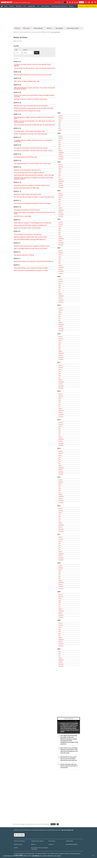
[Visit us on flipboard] (72, 2)
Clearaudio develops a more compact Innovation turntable (31, 268)
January (60, 115)
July (59, 128)
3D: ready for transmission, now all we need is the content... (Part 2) (33, 150)
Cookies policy (69, 841)
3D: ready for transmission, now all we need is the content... (31, 148)
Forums (81, 6)
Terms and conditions (19, 841)
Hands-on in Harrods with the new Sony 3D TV (27, 170)
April (60, 122)
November (61, 156)
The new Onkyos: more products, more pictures (28, 234)
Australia (53, 824)
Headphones (31, 6)
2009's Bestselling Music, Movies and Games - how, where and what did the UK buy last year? (34, 88)
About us (33, 844)
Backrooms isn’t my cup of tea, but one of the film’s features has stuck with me (68, 758)
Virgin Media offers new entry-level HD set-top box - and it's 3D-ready (34, 175)
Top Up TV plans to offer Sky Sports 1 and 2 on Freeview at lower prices (34, 68)
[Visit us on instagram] (67, 2)
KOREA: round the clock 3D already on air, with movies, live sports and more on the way (34, 121)
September (61, 152)
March (60, 120)
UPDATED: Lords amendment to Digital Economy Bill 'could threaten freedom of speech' (33, 178)
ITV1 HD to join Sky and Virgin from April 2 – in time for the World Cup (34, 197)
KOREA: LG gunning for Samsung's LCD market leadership (30, 134)
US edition (35, 856)
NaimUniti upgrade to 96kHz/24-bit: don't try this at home (30, 237)
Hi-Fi (24, 6)
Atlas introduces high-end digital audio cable (26, 81)
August (60, 130)
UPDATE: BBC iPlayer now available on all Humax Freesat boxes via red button (34, 213)
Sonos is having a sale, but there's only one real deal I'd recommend (68, 765)
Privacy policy (51, 841)
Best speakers (59, 28)
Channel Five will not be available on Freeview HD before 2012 (32, 185)
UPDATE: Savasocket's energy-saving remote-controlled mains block (33, 108)
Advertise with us (18, 844)
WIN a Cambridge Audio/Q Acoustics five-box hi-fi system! (30, 248)
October (60, 154)
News (6, 6)
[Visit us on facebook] (63, 2)
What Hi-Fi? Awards (90, 6)
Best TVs (49, 28)
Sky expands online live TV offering (24, 255)
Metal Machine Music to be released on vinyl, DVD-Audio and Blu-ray (33, 261)
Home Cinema (45, 6)
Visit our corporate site (67, 830)
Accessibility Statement (72, 844)
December (61, 159)
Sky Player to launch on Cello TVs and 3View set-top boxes (30, 99)
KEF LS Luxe (26, 28)
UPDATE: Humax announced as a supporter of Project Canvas (31, 246)
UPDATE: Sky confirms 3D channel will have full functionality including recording (34, 96)
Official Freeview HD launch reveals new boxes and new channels (33, 75)
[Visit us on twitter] (65, 2)
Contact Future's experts (37, 841)
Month (25, 50)
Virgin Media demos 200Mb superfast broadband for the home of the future (34, 117)
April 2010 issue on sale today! (22, 216)
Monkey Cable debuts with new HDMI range (26, 188)
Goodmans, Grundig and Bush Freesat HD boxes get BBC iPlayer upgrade (32, 65)
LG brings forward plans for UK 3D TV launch (27, 210)
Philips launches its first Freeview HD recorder (27, 111)
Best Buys (19, 6)
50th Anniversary (38, 28)
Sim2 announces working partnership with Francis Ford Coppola (32, 203)
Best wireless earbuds (73, 28)
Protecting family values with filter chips (25, 157)
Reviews (11, 6)
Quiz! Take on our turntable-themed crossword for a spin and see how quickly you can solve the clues (69, 750)
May (60, 124)
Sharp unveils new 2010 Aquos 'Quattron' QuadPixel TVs (30, 225)
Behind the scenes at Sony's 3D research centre (27, 194)
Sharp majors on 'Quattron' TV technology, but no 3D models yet (32, 223)
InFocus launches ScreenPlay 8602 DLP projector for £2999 (31, 270)
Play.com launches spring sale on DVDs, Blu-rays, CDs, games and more (34, 125)
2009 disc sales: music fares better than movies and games (31, 105)
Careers (16, 847)
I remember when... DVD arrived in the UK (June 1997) (29, 131)
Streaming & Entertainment (59, 6)
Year (16, 50)
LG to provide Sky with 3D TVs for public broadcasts (29, 172)
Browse (71, 6)
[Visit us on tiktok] (75, 2)
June (60, 126)
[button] (95, 2)
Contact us (51, 844)
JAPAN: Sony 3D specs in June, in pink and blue (27, 228)
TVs (38, 6)
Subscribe (81, 2)
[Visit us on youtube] (70, 2)
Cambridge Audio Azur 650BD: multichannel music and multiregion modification (33, 141)
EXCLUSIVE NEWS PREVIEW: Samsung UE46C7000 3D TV (30, 239)
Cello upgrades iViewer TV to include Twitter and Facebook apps (32, 163)
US (57, 824)
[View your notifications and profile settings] (92, 2)
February (61, 117)
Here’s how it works (55, 32)
